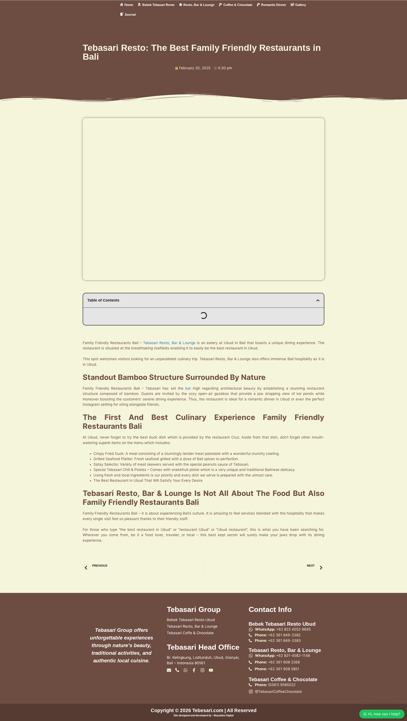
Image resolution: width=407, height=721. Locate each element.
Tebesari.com (207, 710)
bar (188, 388)
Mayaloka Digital (224, 715)
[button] (318, 300)
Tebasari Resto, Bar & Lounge (169, 343)
